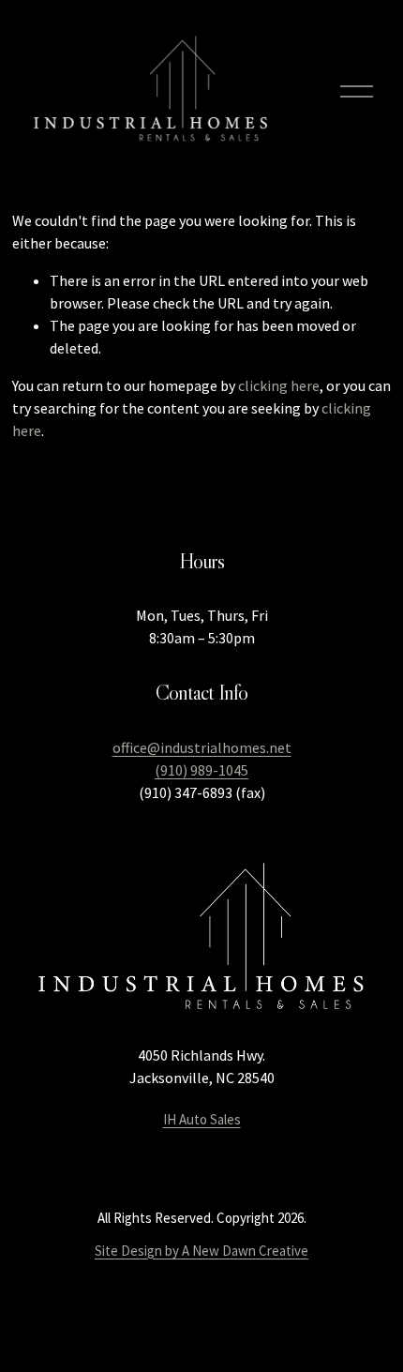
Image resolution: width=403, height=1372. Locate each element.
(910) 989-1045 (201, 770)
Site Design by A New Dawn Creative (201, 1250)
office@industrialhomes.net (201, 747)
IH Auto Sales (202, 1119)
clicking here (279, 385)
